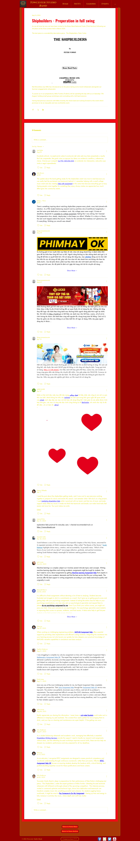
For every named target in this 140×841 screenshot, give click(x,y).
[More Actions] (106, 151)
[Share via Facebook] (33, 110)
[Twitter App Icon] (109, 839)
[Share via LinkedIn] (43, 110)
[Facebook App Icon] (99, 839)
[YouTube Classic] (114, 839)
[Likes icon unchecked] (38, 167)
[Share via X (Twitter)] (38, 110)
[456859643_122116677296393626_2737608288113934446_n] (104, 839)
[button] (72, 444)
